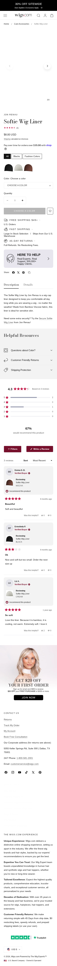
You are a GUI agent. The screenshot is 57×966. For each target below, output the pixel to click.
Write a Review (42, 450)
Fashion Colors (32, 156)
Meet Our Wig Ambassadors (18, 802)
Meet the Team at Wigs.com (18, 808)
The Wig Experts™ (13, 796)
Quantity (8, 193)
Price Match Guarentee (15, 825)
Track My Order (11, 725)
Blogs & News (11, 814)
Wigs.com (15, 956)
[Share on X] (18, 272)
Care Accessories (21, 24)
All (7, 156)
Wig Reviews (10, 820)
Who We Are (10, 791)
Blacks (16, 156)
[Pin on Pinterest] (23, 272)
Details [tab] (28, 285)
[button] (5, 15)
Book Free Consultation (15, 737)
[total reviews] (28, 128)
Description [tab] (11, 285)
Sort (25, 460)
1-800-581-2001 (25, 758)
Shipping (7, 139)
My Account (9, 731)
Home (6, 24)
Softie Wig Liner (22, 484)
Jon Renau (11, 115)
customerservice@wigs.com (25, 764)
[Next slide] (47, 66)
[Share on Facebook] (13, 272)
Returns (8, 719)
